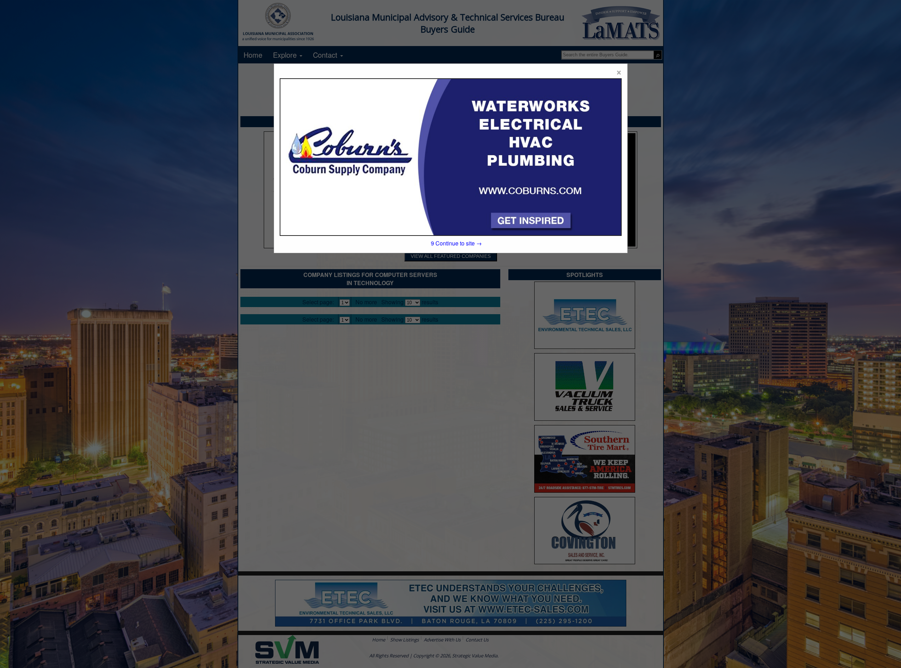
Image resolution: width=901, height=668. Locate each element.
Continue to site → (456, 243)
